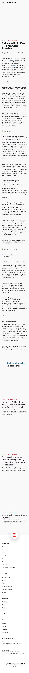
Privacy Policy (13, 664)
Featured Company (9, 40)
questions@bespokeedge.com (10, 651)
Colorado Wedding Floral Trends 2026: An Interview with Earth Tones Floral (14, 404)
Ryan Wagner (7, 53)
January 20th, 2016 (18, 53)
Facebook (5, 623)
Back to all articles (15, 363)
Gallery (4, 583)
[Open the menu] (26, 3)
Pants (3, 558)
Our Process (5, 602)
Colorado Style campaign (13, 60)
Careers (4, 592)
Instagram (5, 632)
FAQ (3, 610)
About (4, 580)
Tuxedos (4, 549)
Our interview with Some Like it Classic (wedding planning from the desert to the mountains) (14, 461)
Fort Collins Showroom (8, 589)
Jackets (4, 555)
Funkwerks (13, 65)
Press (3, 604)
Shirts (3, 552)
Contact (4, 613)
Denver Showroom (7, 586)
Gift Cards (5, 564)
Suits (3, 546)
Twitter (4, 626)
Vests (3, 561)
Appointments (6, 577)
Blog (3, 607)
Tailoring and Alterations (9, 567)
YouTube (4, 629)
